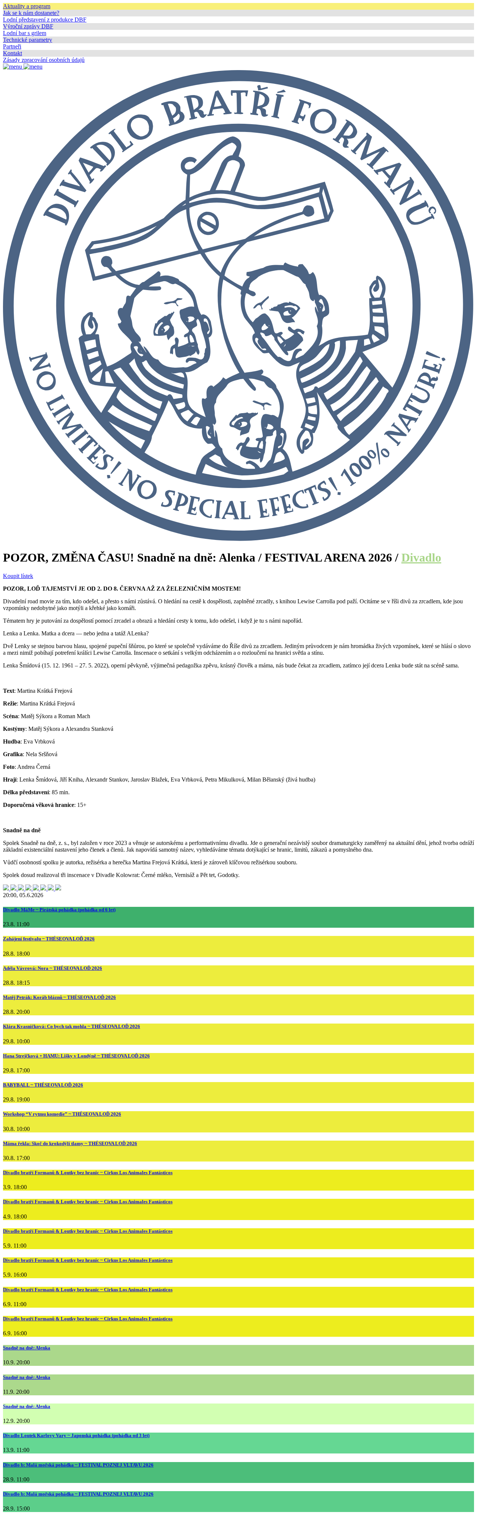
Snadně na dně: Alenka (26, 1348)
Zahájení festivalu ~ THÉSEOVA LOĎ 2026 (49, 939)
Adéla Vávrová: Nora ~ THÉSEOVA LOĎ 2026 (52, 968)
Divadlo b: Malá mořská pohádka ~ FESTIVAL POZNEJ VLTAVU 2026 (78, 1465)
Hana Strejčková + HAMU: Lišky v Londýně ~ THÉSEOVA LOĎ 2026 (76, 1056)
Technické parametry (27, 40)
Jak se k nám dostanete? (31, 13)
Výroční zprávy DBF (28, 26)
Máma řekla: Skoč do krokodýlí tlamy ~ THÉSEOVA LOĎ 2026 (70, 1143)
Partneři (12, 46)
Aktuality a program (26, 6)
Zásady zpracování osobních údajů (44, 60)
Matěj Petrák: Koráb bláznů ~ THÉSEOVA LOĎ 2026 (59, 997)
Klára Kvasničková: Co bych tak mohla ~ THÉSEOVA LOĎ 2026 (71, 1026)
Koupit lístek (18, 576)
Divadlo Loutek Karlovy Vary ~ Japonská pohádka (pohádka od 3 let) (76, 1435)
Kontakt (12, 53)
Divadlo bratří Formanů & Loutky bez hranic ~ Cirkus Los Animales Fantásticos (88, 1172)
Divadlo (421, 557)
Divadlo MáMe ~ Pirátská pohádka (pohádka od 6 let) (59, 909)
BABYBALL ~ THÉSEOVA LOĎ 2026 (43, 1085)
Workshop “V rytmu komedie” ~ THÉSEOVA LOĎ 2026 (62, 1114)
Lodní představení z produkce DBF (44, 19)
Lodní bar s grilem (24, 33)
